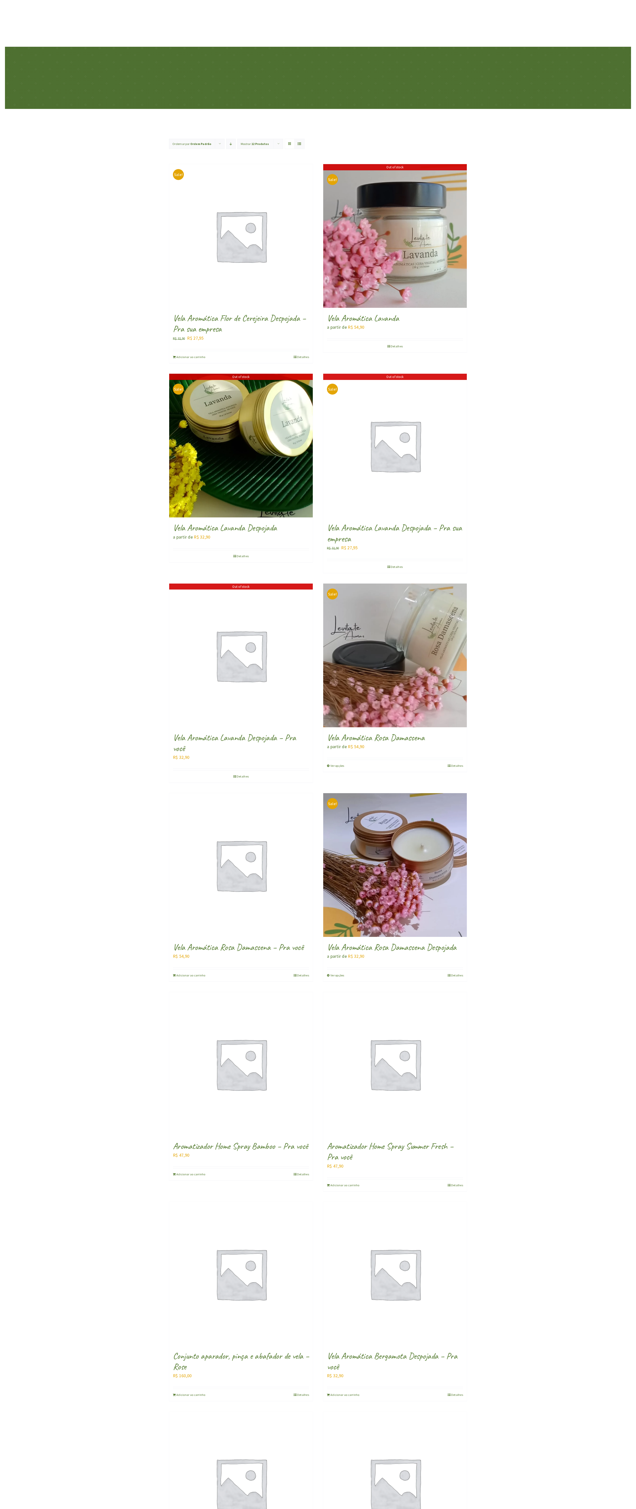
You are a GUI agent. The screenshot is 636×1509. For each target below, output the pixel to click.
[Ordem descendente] (231, 144)
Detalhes (303, 357)
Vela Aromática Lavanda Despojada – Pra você (234, 743)
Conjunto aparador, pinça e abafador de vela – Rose (241, 1361)
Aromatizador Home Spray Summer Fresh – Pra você (390, 1151)
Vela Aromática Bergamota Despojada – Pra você (392, 1361)
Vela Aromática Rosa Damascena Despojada (391, 947)
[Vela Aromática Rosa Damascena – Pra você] (241, 865)
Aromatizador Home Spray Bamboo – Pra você (240, 1146)
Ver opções (337, 766)
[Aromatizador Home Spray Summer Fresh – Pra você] (395, 1064)
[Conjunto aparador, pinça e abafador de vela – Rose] (241, 1274)
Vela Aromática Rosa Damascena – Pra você (238, 947)
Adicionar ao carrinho (190, 357)
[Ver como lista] (299, 144)
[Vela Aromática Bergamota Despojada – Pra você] (395, 1274)
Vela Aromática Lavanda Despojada (225, 527)
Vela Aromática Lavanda (363, 318)
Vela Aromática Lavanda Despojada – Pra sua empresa (394, 533)
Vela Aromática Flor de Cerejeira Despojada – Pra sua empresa (239, 323)
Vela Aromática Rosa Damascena (375, 737)
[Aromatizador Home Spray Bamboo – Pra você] (241, 1064)
